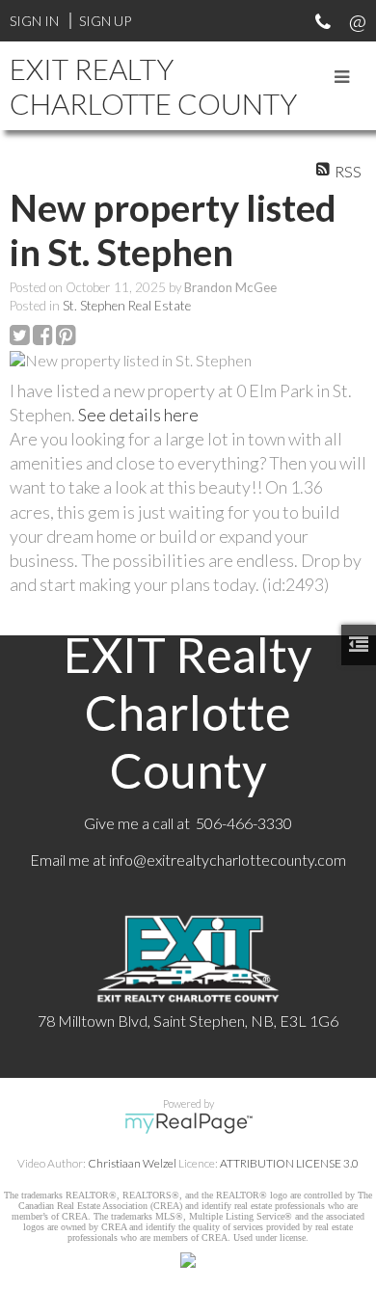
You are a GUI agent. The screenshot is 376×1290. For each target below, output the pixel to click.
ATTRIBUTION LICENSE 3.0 (289, 1163)
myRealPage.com (188, 1123)
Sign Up (105, 21)
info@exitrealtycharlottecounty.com (227, 859)
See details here (138, 414)
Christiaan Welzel (132, 1163)
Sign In (34, 21)
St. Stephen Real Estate (127, 305)
